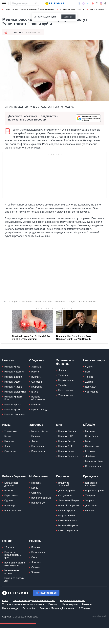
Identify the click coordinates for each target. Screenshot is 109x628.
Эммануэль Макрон (68, 500)
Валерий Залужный (68, 505)
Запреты (89, 500)
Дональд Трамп (66, 490)
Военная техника (13, 510)
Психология (37, 446)
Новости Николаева (15, 414)
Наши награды (70, 604)
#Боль (38, 301)
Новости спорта (94, 360)
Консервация (38, 552)
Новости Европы (67, 431)
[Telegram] (88, 3)
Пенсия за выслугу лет (14, 579)
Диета (34, 441)
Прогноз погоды (39, 409)
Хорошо (68, 17)
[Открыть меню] (4, 3)
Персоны (62, 476)
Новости (8, 360)
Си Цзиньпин (65, 495)
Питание (35, 436)
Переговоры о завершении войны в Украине (29, 10)
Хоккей (89, 382)
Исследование (39, 451)
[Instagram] (101, 3)
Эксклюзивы (97, 10)
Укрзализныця (65, 395)
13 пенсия (9, 547)
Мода (88, 441)
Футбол (89, 367)
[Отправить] (36, 3)
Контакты (87, 604)
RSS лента (84, 608)
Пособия (36, 404)
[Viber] (83, 3)
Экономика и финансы (65, 362)
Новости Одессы (13, 382)
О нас (5, 600)
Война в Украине (14, 476)
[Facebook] (79, 3)
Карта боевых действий (11, 484)
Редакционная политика (72, 600)
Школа (34, 392)
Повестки (36, 483)
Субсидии (36, 382)
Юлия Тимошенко (67, 520)
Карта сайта (28, 608)
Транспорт (63, 375)
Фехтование (91, 392)
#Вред (81, 301)
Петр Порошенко (67, 515)
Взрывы (8, 490)
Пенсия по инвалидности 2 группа (12, 555)
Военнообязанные (41, 498)
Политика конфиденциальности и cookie (34, 600)
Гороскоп (90, 431)
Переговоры (11, 495)
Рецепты (35, 540)
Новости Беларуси (68, 456)
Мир (59, 424)
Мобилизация (38, 476)
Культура (90, 451)
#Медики (91, 301)
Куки (53, 16)
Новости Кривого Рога (13, 398)
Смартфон (10, 451)
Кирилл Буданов (67, 510)
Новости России (66, 441)
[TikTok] (105, 3)
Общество (36, 360)
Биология (9, 441)
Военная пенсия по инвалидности (14, 564)
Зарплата (36, 367)
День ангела (91, 505)
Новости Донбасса (14, 404)
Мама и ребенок (39, 431)
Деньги (62, 370)
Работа (35, 371)
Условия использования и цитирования (23, 604)
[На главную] (54, 3)
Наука (6, 424)
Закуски (35, 572)
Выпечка (35, 547)
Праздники (90, 476)
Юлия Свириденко (68, 530)
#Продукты (61, 301)
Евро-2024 (91, 387)
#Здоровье (14, 301)
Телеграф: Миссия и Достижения (57, 608)
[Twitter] (97, 3)
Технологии (10, 431)
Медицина (36, 387)
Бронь (34, 488)
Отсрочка (36, 493)
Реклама (52, 604)
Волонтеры (10, 505)
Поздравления (93, 466)
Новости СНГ (65, 446)
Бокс (87, 371)
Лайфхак (90, 456)
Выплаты (36, 377)
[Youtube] (93, 3)
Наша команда (10, 608)
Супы (34, 557)
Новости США (65, 436)
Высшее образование (38, 398)
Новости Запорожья (15, 392)
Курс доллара (65, 390)
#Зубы (72, 301)
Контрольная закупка (72, 10)
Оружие (8, 500)
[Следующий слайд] (106, 10)
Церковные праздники (91, 484)
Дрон (7, 446)
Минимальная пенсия (11, 571)
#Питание (27, 301)
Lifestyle (89, 424)
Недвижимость (66, 380)
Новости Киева (12, 367)
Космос (8, 436)
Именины (90, 510)
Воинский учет (38, 503)
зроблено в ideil (99, 616)
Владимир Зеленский (63, 484)
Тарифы (62, 385)
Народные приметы (95, 490)
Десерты (36, 562)
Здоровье (36, 424)
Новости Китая (66, 451)
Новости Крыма (12, 409)
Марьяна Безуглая (68, 525)
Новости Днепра (13, 377)
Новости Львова (13, 387)
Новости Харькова (14, 371)
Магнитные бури (94, 461)
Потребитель (92, 436)
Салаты (35, 567)
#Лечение (48, 301)
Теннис (89, 377)
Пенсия (7, 540)
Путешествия (92, 446)
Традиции (90, 495)
